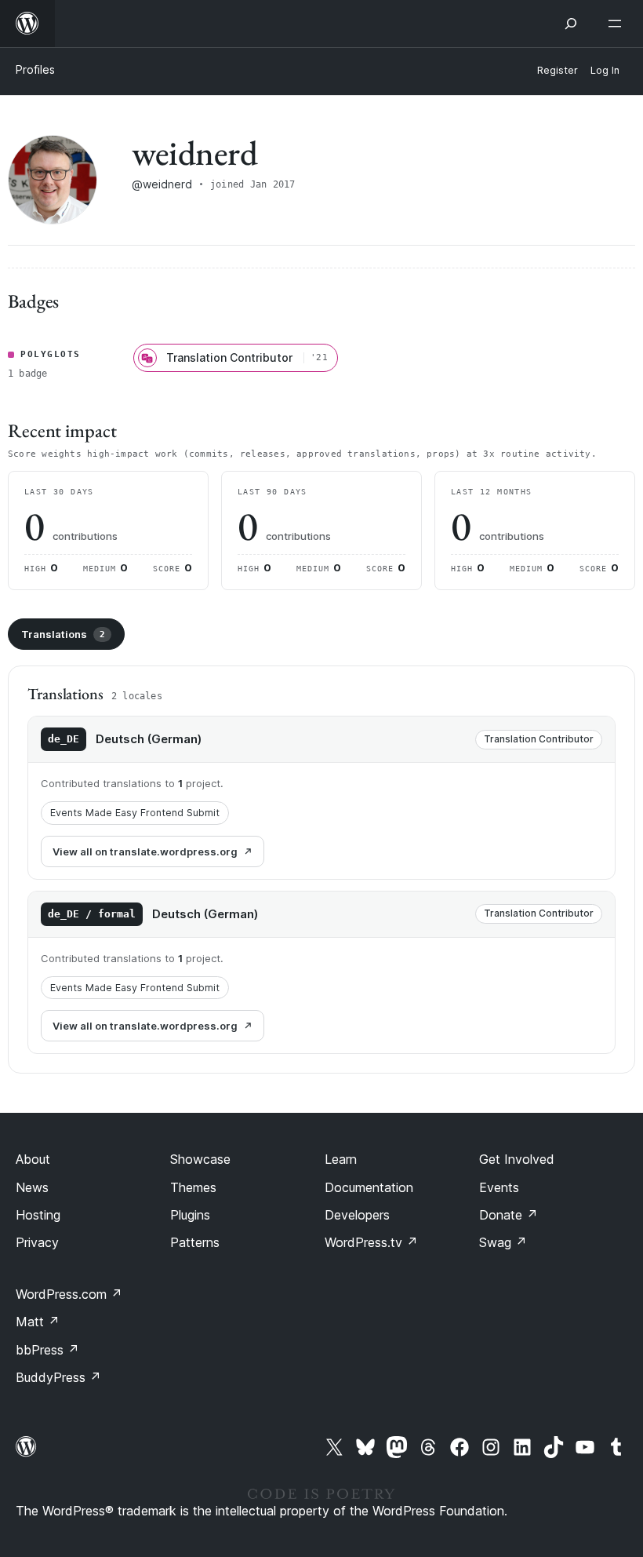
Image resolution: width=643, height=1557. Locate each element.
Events (499, 1187)
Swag (503, 1242)
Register (557, 70)
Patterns (195, 1242)
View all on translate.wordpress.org (145, 851)
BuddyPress (58, 1377)
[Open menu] (618, 23)
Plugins (190, 1215)
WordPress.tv (371, 1242)
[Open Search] (571, 23)
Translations (63, 634)
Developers (357, 1215)
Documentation (369, 1187)
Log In (604, 70)
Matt (38, 1321)
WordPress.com (69, 1294)
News (32, 1187)
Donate (508, 1215)
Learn (341, 1159)
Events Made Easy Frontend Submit (135, 813)
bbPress (47, 1350)
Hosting (38, 1215)
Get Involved (516, 1159)
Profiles (35, 69)
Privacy (37, 1242)
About (33, 1159)
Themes (193, 1187)
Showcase (200, 1159)
